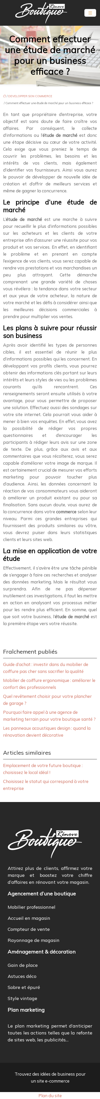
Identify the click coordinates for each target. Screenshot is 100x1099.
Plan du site (50, 1095)
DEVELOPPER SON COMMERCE (30, 96)
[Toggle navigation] (90, 13)
